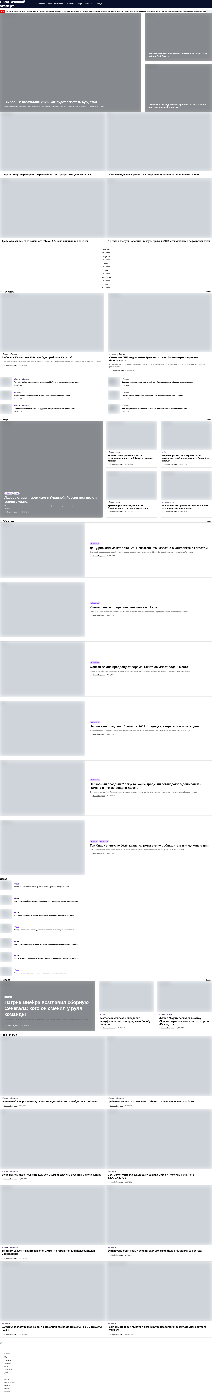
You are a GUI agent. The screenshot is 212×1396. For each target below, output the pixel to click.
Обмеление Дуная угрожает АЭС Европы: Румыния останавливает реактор (154, 174)
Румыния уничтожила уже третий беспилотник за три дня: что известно (128, 506)
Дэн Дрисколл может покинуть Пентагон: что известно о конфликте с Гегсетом (63, 11)
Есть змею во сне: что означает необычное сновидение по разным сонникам (44, 916)
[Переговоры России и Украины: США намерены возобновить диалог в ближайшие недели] (186, 435)
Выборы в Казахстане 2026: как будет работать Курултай (26, 11)
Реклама (7, 1388)
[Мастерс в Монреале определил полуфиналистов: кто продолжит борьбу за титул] (126, 996)
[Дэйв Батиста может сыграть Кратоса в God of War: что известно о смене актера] (53, 1139)
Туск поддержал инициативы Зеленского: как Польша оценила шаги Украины (152, 395)
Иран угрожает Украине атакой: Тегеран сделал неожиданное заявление (42, 395)
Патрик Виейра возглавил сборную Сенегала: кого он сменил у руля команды (163, 11)
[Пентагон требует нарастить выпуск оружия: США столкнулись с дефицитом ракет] (159, 208)
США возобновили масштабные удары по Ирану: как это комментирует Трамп (44, 409)
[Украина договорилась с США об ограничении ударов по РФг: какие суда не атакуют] (131, 435)
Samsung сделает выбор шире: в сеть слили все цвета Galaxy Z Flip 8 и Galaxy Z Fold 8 (52, 1328)
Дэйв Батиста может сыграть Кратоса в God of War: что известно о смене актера (51, 1174)
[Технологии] (106, 278)
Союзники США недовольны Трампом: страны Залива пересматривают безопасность (177, 106)
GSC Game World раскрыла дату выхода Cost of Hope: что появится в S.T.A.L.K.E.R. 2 (151, 1176)
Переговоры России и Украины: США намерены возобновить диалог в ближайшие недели (186, 458)
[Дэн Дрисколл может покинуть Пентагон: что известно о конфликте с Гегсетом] (42, 550)
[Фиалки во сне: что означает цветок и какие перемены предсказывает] (6, 885)
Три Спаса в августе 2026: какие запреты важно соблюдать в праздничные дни (149, 845)
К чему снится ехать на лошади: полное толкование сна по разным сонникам (44, 930)
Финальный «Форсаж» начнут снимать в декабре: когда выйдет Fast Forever (177, 54)
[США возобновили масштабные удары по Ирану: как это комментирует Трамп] (6, 409)
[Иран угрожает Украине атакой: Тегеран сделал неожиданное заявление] (6, 395)
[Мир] (106, 264)
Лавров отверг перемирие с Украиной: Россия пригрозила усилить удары (47, 174)
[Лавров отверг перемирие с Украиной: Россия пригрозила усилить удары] (53, 141)
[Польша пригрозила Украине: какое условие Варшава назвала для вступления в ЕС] (114, 409)
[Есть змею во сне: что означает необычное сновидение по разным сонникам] (6, 914)
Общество (7, 1360)
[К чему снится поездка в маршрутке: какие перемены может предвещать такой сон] (6, 943)
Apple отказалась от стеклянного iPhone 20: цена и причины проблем (45, 241)
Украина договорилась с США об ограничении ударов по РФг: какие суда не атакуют (130, 458)
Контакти (7, 1392)
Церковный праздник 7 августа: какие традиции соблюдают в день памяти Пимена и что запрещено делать (145, 786)
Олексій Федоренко (10, 365)
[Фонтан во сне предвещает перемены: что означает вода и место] (42, 669)
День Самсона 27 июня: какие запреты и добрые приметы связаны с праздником (46, 959)
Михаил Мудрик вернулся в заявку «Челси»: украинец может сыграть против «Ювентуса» (184, 1021)
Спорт (6, 1366)
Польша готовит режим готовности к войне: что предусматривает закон (185, 506)
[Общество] (106, 257)
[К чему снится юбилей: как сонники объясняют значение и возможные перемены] (6, 900)
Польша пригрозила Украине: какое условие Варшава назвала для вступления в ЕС (154, 409)
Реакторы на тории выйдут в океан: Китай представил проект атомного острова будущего (157, 1328)
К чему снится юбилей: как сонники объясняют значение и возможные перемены (46, 901)
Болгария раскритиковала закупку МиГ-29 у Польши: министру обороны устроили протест (157, 382)
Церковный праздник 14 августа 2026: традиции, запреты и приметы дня (144, 726)
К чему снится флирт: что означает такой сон (89, 11)
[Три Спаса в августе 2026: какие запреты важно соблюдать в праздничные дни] (42, 847)
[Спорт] (106, 271)
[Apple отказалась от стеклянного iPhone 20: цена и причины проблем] (53, 208)
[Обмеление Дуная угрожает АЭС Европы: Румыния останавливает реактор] (159, 141)
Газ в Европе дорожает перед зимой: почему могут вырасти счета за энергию (125, 11)
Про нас (6, 1379)
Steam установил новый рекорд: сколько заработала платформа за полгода (155, 1250)
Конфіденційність (9, 1382)
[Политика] (106, 250)
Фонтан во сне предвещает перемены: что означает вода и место (139, 667)
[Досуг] (106, 285)
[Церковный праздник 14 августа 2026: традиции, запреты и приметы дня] (42, 728)
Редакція (7, 1385)
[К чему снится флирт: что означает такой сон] (42, 609)
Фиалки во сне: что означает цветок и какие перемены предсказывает (41, 887)
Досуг (6, 1372)
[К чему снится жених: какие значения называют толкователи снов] (6, 971)
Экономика (7, 1363)
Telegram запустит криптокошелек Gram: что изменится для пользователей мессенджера (48, 1252)
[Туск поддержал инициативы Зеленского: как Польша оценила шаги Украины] (114, 395)
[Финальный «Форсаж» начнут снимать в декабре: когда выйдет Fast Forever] (178, 37)
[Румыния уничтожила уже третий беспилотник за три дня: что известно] (131, 485)
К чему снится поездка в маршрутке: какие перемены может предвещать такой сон (46, 944)
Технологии (8, 1369)
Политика (7, 1354)
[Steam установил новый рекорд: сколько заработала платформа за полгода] (159, 1215)
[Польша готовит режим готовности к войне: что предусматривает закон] (186, 485)
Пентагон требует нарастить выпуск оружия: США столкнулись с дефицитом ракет (159, 241)
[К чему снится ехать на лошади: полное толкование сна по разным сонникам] (6, 928)
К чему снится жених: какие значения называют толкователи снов (40, 973)
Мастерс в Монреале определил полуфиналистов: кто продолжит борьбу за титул (125, 1021)
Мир (5, 1357)
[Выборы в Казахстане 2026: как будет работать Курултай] (70, 62)
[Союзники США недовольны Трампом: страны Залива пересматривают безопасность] (178, 88)
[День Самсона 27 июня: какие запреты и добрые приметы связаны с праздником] (6, 957)
